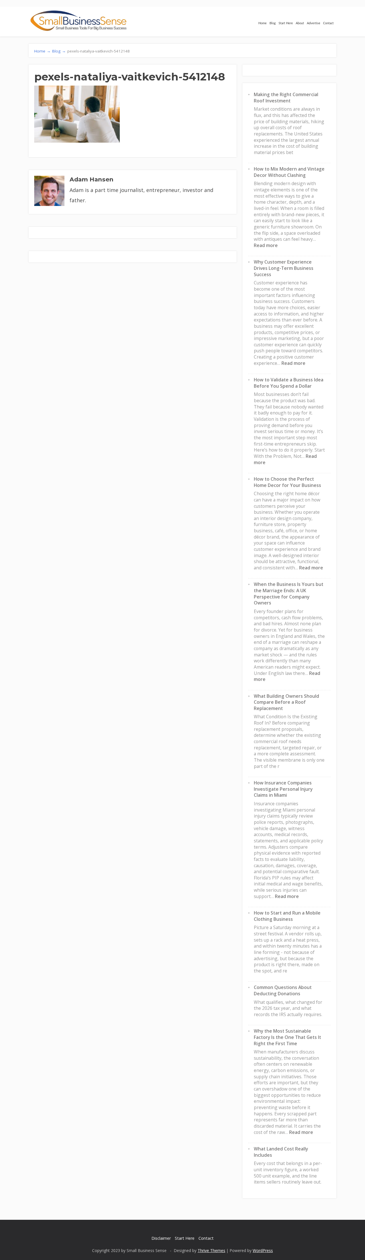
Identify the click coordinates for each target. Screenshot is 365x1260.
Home (262, 23)
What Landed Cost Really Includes (281, 1152)
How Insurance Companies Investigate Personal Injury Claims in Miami (283, 789)
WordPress (263, 1250)
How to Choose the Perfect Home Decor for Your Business (287, 482)
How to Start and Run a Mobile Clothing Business (287, 916)
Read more (266, 245)
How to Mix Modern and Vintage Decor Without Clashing (289, 172)
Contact (328, 23)
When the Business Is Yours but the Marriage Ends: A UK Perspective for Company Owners (288, 593)
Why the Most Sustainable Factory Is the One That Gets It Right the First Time (287, 1037)
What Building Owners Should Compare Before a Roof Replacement (286, 702)
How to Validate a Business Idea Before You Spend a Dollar (288, 383)
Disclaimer (161, 1238)
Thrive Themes (211, 1250)
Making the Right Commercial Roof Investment (286, 97)
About (300, 23)
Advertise (313, 23)
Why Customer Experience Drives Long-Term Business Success (283, 268)
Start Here (286, 23)
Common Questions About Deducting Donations (283, 990)
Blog (272, 23)
